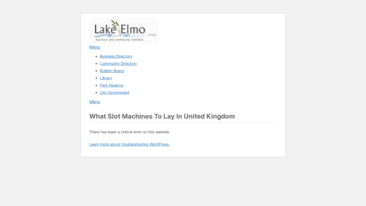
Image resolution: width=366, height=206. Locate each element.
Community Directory (118, 63)
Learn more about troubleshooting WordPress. (129, 144)
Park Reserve (111, 85)
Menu (94, 47)
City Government (114, 92)
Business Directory (116, 56)
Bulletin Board (112, 70)
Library (106, 78)
